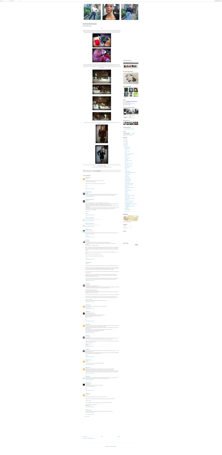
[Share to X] (97, 171)
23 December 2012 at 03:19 (89, 259)
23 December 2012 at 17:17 (89, 379)
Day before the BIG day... (129, 165)
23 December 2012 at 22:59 (89, 406)
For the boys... (127, 188)
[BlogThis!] (96, 171)
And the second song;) (128, 202)
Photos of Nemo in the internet (129, 195)
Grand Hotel (118, 31)
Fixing (126, 149)
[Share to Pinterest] (99, 171)
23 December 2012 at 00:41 (89, 226)
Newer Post (85, 436)
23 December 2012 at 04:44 (89, 280)
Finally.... (126, 156)
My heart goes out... (128, 180)
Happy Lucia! (127, 186)
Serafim (86, 335)
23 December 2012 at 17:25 (89, 390)
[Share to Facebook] (98, 171)
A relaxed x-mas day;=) (128, 160)
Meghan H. (87, 229)
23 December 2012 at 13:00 (89, 373)
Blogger (115, 446)
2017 (125, 139)
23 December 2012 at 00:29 (89, 196)
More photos (127, 208)
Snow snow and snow (128, 190)
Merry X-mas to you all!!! (128, 163)
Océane (86, 283)
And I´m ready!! (127, 148)
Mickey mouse (127, 176)
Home (102, 436)
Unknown (86, 177)
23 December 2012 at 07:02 (89, 308)
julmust (94, 32)
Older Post (118, 436)
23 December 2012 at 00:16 (89, 188)
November (126, 211)
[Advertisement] (102, 427)
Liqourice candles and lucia (129, 187)
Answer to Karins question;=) (129, 153)
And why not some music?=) (129, 183)
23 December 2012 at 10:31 (89, 332)
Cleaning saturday (128, 179)
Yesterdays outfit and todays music (130, 172)
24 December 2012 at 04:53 (89, 414)
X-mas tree (126, 175)
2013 (125, 144)
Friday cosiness (127, 182)
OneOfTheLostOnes (88, 199)
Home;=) (126, 161)
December (126, 147)
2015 (125, 141)
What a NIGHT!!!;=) (128, 209)
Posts (125, 226)
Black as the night (127, 171)
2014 (125, 143)
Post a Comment (86, 416)
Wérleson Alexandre (88, 223)
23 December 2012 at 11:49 (89, 364)
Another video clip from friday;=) (130, 198)
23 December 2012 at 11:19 (89, 356)
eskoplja (86, 311)
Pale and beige (127, 157)
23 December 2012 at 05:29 (89, 301)
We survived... (127, 164)
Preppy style (127, 194)
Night (126, 152)
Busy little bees (127, 167)
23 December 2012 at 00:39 (89, 220)
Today (126, 168)
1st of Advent (127, 199)
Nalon (86, 240)
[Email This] (95, 171)
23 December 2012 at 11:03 (89, 346)
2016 (125, 140)
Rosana (86, 376)
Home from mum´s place (129, 184)
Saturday (126, 191)
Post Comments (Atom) (90, 438)
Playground (127, 159)
